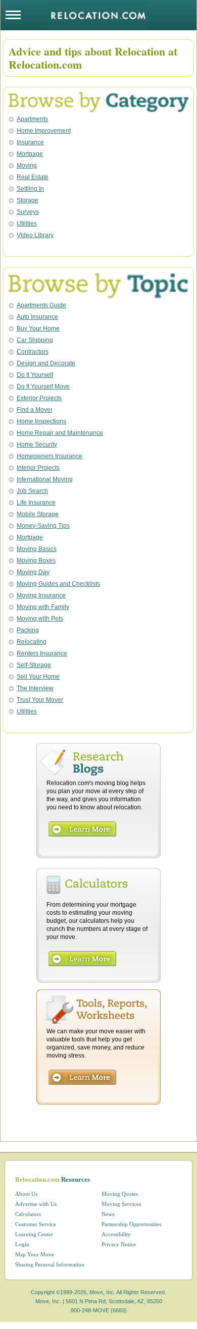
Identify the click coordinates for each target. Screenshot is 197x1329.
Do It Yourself (35, 374)
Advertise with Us (36, 1204)
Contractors (32, 351)
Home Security (37, 444)
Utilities (27, 223)
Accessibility (116, 1234)
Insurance (30, 142)
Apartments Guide (41, 305)
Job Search (32, 490)
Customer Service (35, 1224)
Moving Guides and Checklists (58, 583)
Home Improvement (44, 130)
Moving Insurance (41, 595)
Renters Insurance (42, 653)
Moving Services (121, 1204)
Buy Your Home (38, 328)
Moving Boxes (36, 560)
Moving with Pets (40, 618)
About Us (26, 1194)
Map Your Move (34, 1254)
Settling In (30, 188)
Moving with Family (43, 607)
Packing (28, 630)
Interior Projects (38, 467)
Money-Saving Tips (43, 525)
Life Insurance (36, 502)
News (108, 1214)
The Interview (35, 688)
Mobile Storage (38, 514)
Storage (27, 200)
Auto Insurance (37, 316)
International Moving (45, 479)
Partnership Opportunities (131, 1224)
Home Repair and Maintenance (60, 432)
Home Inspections (41, 421)
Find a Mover (35, 409)
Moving (27, 165)
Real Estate (32, 177)
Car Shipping (35, 340)
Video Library (35, 235)
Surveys (28, 211)
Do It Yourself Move (43, 386)
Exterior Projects (39, 398)
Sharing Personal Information (49, 1264)
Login (22, 1244)
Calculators (28, 1214)
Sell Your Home (38, 676)
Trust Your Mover (40, 699)
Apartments (32, 119)
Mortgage (30, 153)
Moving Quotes (120, 1194)
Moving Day (33, 572)
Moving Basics (37, 548)
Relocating (31, 641)
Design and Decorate (46, 363)
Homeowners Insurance (49, 456)
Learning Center (34, 1234)
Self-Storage (34, 665)
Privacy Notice (119, 1244)
